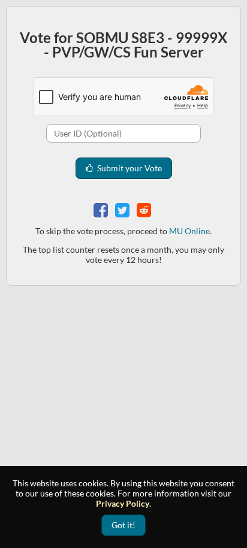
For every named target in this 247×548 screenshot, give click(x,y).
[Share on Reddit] (145, 208)
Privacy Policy (122, 503)
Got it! (123, 525)
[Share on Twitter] (123, 208)
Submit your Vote (128, 168)
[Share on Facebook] (102, 208)
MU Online (189, 231)
